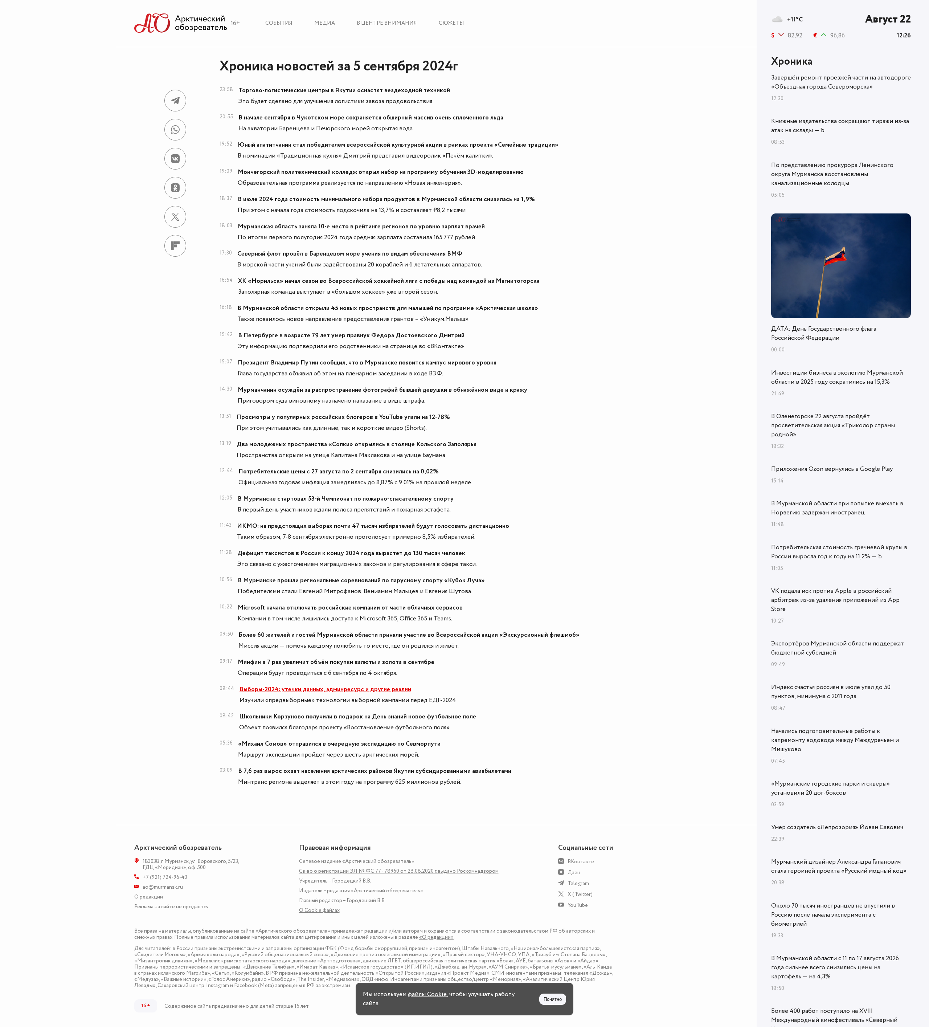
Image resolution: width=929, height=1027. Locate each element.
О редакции (148, 897)
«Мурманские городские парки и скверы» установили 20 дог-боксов (830, 788)
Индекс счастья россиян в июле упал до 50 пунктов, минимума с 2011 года (831, 692)
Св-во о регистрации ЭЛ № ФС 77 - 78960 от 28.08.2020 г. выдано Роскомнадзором (399, 871)
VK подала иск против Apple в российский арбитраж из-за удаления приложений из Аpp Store (835, 600)
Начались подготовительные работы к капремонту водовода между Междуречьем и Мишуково (835, 740)
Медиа (324, 23)
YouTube (578, 905)
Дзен (574, 872)
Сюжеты (451, 23)
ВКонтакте (581, 862)
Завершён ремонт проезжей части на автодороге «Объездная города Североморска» (841, 82)
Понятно (553, 999)
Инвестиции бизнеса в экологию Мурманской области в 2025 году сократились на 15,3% (837, 377)
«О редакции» (436, 937)
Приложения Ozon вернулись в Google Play (832, 469)
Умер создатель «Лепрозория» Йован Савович (837, 827)
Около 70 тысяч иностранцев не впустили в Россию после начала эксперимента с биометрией (833, 914)
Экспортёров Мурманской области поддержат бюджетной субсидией (837, 648)
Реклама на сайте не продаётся (171, 907)
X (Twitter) (580, 894)
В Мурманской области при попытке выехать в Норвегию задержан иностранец (837, 508)
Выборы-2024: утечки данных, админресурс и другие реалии (325, 689)
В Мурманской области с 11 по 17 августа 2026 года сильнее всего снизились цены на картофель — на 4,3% (835, 967)
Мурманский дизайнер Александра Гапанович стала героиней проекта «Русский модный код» (839, 866)
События (278, 23)
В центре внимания (387, 23)
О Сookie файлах (319, 910)
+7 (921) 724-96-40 (165, 877)
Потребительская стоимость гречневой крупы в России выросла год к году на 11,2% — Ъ (839, 552)
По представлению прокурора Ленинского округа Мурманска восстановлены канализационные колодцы (832, 174)
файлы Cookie (427, 994)
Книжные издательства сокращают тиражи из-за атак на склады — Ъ (840, 126)
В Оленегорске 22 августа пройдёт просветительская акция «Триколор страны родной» (833, 425)
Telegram (578, 883)
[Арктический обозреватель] (180, 23)
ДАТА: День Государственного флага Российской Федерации (823, 333)
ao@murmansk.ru (163, 887)
